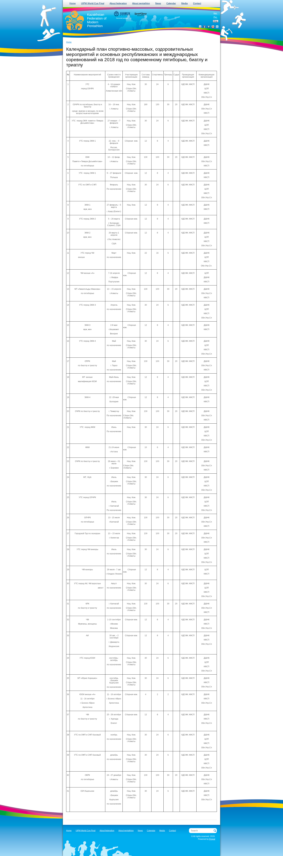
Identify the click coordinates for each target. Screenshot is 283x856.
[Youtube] (213, 26)
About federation (118, 3)
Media (184, 3)
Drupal (212, 839)
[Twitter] (217, 26)
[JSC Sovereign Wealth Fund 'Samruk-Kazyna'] (122, 14)
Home (72, 3)
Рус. (215, 17)
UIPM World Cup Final (92, 3)
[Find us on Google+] (200, 26)
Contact (197, 3)
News (158, 3)
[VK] (208, 26)
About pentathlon (141, 3)
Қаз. (215, 13)
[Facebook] (204, 26)
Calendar (171, 3)
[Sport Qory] (140, 14)
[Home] (75, 20)
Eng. (216, 21)
